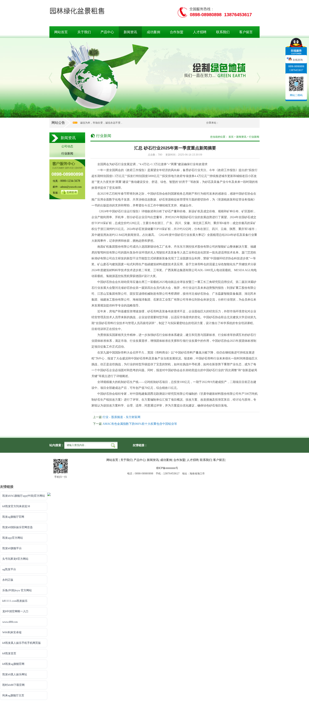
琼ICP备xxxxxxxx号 (167, 468)
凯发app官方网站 (12, 537)
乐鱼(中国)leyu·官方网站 (17, 590)
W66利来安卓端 (11, 632)
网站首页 (61, 32)
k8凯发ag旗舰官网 (13, 663)
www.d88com (10, 621)
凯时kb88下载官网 (13, 684)
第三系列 (204, 223)
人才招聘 (199, 32)
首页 (231, 136)
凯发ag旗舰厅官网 (13, 516)
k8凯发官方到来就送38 (16, 506)
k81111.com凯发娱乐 (15, 600)
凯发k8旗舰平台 (12, 548)
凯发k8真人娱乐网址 (14, 674)
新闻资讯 (130, 32)
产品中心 (107, 32)
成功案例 (153, 32)
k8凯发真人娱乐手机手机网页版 (21, 642)
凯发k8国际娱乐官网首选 (17, 527)
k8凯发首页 (9, 653)
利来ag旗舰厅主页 (13, 695)
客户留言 (246, 32)
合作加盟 (176, 32)
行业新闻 (67, 153)
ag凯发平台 (9, 569)
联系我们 (223, 32)
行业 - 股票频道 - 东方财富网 (121, 417)
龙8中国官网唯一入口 (15, 611)
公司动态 (67, 146)
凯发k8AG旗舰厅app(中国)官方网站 (23, 495)
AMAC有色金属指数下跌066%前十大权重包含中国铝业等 (140, 423)
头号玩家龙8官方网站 (15, 558)
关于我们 (84, 32)
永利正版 (7, 579)
